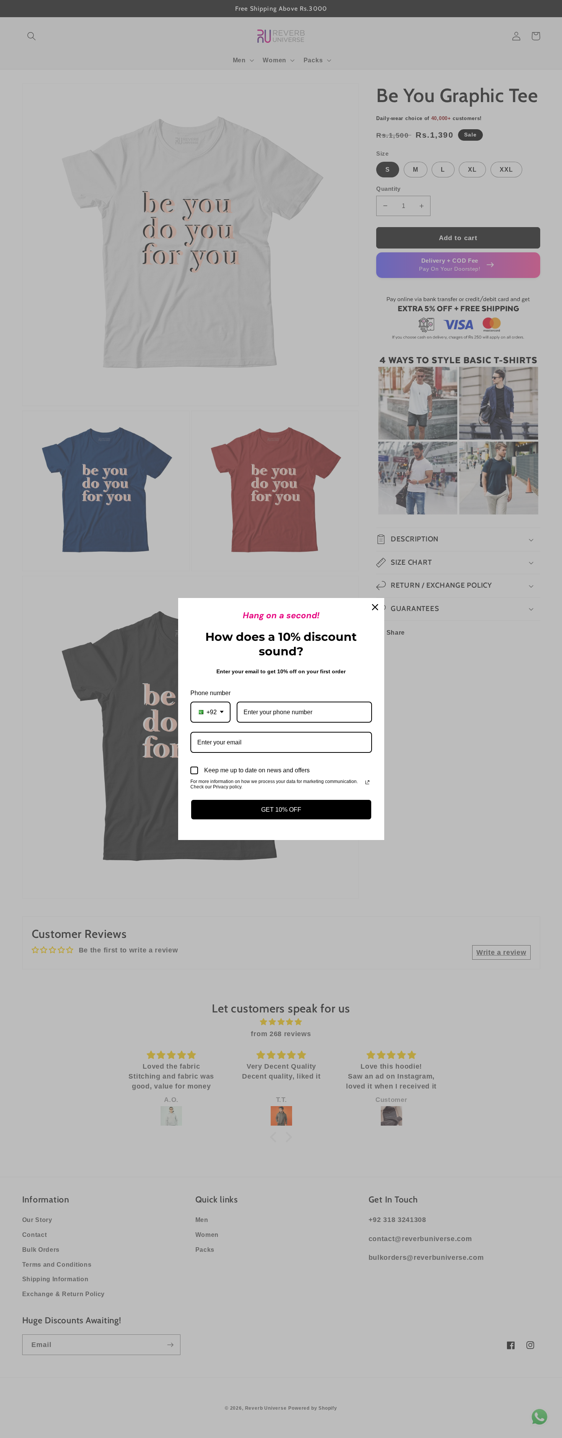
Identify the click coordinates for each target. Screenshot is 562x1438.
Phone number (210, 693)
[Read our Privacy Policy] (367, 782)
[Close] (375, 607)
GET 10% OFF (281, 809)
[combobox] (210, 712)
